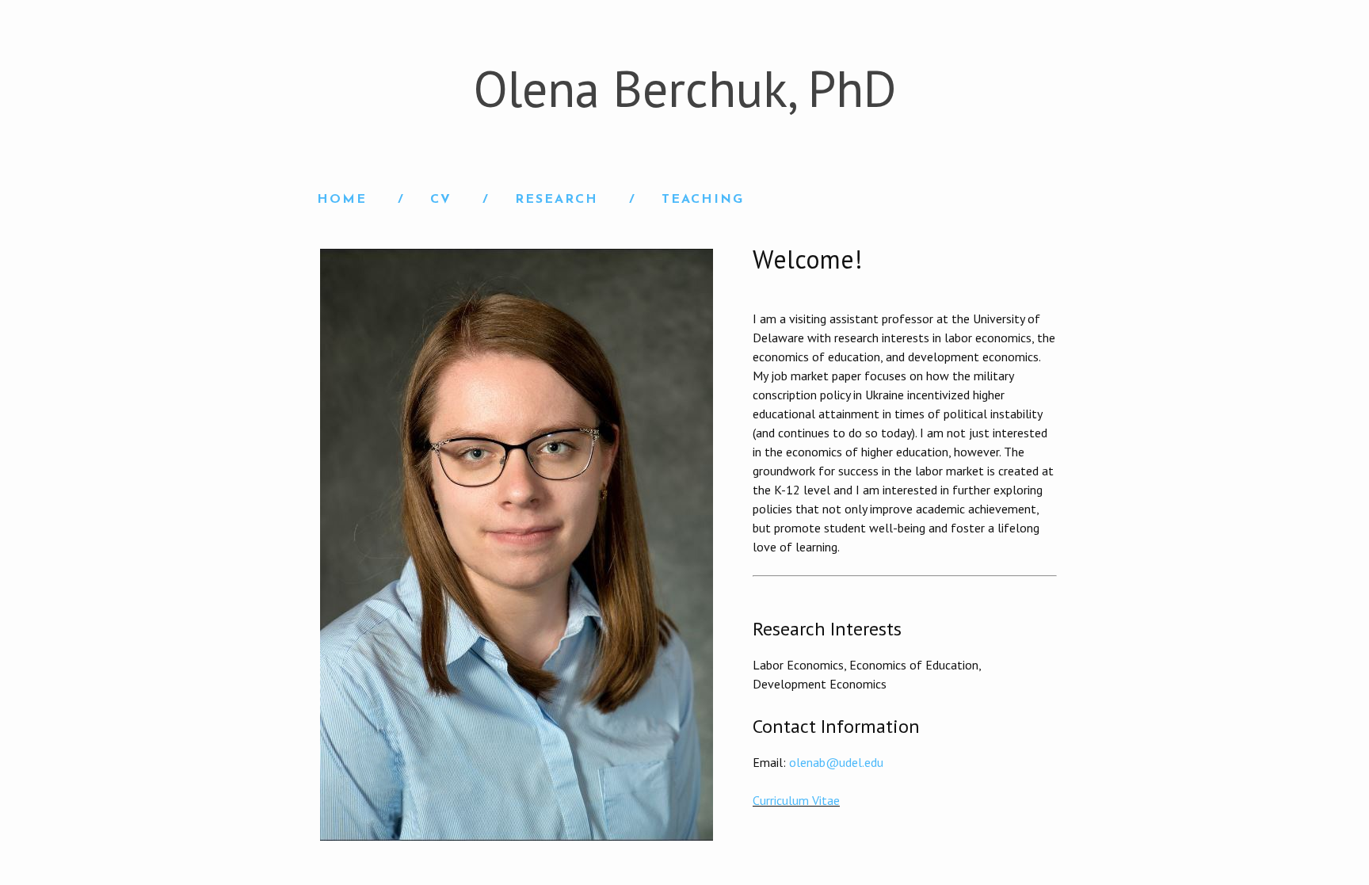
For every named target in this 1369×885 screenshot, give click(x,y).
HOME (342, 199)
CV (441, 199)
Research (556, 199)
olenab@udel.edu (836, 762)
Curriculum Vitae (796, 800)
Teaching (703, 199)
